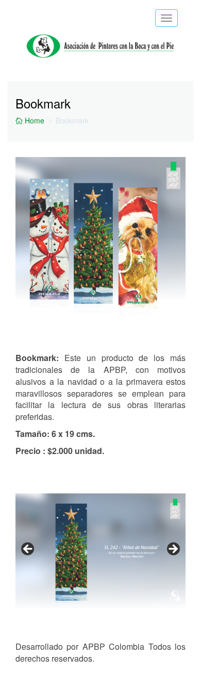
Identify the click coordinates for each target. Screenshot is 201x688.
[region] (100, 552)
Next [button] (172, 549)
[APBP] (100, 37)
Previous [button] (28, 549)
